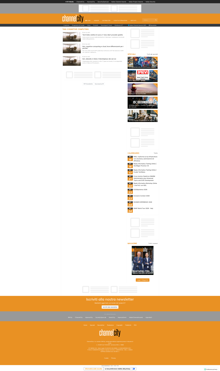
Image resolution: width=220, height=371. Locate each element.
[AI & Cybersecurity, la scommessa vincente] (143, 63)
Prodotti (95, 25)
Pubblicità (128, 325)
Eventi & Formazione (120, 20)
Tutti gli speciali (152, 54)
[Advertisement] (110, 289)
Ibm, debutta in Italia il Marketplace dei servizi (99, 59)
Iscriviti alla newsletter (110, 307)
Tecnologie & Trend (106, 25)
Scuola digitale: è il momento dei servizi (141, 120)
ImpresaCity (91, 2)
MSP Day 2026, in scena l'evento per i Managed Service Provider (141, 93)
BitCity (70, 317)
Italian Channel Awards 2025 (137, 25)
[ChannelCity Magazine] (142, 260)
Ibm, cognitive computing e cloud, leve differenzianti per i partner (103, 47)
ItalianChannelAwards (136, 317)
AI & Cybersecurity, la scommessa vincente (142, 67)
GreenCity (112, 317)
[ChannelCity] (73, 18)
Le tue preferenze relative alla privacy (117, 369)
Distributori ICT (119, 25)
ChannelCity (80, 2)
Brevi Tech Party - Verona (137, 80)
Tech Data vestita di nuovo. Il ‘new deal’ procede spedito (102, 35)
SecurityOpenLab (103, 2)
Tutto (156, 153)
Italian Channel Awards (118, 2)
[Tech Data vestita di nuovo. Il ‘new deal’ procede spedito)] (71, 37)
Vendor (96, 20)
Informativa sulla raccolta (93, 369)
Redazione (110, 325)
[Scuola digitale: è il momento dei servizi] (143, 116)
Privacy (113, 358)
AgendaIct (149, 317)
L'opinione (66, 25)
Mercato (133, 20)
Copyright (119, 325)
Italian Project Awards (136, 2)
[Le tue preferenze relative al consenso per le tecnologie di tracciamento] (211, 369)
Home (89, 20)
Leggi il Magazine (142, 280)
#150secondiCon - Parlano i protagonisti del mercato (141, 106)
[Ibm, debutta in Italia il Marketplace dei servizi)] (71, 61)
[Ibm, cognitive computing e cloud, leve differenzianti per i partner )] (71, 48)
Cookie (106, 358)
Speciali (92, 325)
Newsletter (153, 25)
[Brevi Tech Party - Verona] (143, 76)
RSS (135, 325)
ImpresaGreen (122, 317)
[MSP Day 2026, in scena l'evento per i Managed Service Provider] (143, 89)
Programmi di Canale (78, 25)
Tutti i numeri (153, 243)
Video (88, 25)
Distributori (106, 20)
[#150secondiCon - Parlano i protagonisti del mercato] (143, 103)
